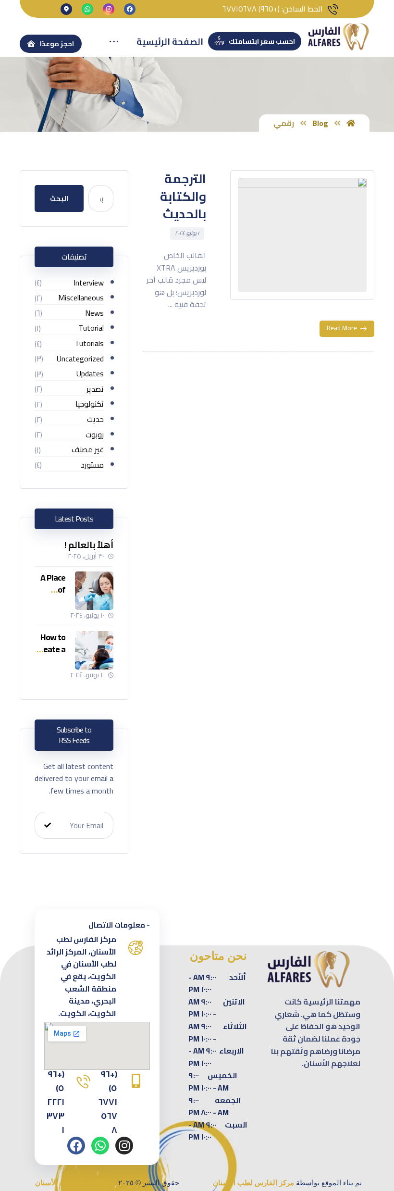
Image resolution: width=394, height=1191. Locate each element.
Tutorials (89, 343)
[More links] (114, 42)
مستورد (92, 465)
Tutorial (91, 328)
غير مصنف (88, 450)
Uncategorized (80, 359)
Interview (89, 283)
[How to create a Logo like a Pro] (94, 650)
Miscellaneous (81, 298)
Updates (90, 374)
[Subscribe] (47, 825)
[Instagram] (124, 1145)
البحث (59, 198)
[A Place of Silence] (94, 590)
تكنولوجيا (89, 404)
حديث (95, 419)
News (94, 313)
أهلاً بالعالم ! (88, 545)
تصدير (95, 389)
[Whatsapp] (100, 1145)
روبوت (95, 435)
